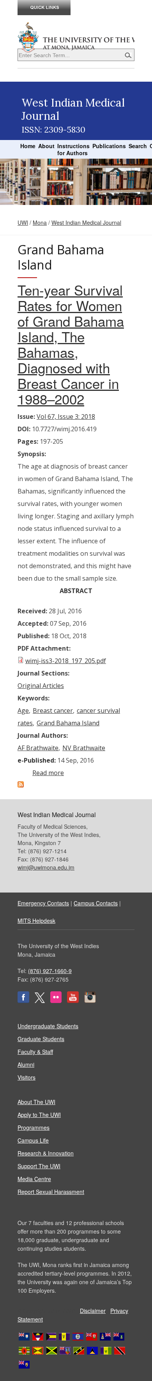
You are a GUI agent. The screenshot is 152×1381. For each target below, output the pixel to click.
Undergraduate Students (48, 1026)
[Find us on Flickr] (56, 1001)
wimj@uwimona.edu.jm (46, 867)
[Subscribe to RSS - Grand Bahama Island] (21, 785)
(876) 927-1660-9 (50, 971)
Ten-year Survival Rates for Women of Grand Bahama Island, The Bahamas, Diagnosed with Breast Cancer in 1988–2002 (71, 344)
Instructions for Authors (73, 149)
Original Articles (41, 685)
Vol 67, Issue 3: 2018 (66, 416)
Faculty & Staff (35, 1051)
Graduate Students (41, 1039)
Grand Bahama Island (68, 723)
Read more (48, 772)
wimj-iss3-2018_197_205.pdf (65, 660)
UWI (23, 222)
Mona (40, 222)
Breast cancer (53, 710)
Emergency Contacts (43, 903)
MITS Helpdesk (36, 920)
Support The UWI (39, 1166)
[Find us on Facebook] (23, 1001)
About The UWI (36, 1102)
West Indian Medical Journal (86, 222)
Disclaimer (93, 1310)
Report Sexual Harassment (51, 1191)
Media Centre (34, 1179)
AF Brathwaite (38, 748)
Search (138, 145)
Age (23, 710)
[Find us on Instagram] (90, 1001)
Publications (109, 145)
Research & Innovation (46, 1153)
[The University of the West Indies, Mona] (76, 36)
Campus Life (33, 1140)
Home (27, 145)
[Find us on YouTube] (73, 1001)
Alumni (26, 1064)
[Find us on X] (40, 1001)
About (46, 145)
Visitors (26, 1077)
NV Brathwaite (83, 748)
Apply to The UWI (39, 1114)
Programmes (33, 1127)
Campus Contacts (96, 903)
